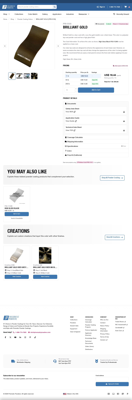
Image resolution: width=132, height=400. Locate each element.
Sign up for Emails (113, 384)
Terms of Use (104, 337)
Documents (100, 24)
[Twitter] (10, 337)
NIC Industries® (120, 325)
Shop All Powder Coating (111, 178)
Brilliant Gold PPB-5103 (86, 162)
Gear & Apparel (75, 332)
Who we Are (104, 320)
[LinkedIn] (20, 337)
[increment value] (76, 89)
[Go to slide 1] (12, 76)
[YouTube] (15, 337)
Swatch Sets (74, 326)
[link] (46, 19)
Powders (73, 323)
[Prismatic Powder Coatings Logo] (8, 7)
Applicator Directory (88, 334)
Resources (83, 14)
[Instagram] (25, 337)
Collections (73, 320)
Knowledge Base (90, 338)
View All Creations (113, 237)
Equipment (73, 329)
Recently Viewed (122, 14)
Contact (102, 323)
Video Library (89, 346)
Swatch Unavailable (17, 218)
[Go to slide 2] (19, 76)
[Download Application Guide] (124, 121)
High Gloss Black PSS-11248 (108, 41)
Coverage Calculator (88, 321)
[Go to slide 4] (34, 76)
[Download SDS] (124, 112)
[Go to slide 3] (27, 76)
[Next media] (58, 46)
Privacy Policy (104, 334)
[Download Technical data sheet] (124, 130)
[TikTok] (35, 337)
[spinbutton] (71, 90)
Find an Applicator (91, 330)
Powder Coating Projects (90, 326)
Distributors (89, 349)
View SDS (69, 112)
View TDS (69, 130)
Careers (102, 340)
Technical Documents (89, 342)
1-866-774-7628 (20, 332)
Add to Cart (96, 90)
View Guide (70, 121)
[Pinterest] (30, 337)
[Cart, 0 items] (127, 7)
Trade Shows (119, 322)
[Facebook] (5, 337)
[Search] (55, 7)
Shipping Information (104, 330)
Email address (100, 375)
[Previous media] (5, 46)
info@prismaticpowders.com (40, 332)
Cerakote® (118, 328)
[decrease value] (76, 91)
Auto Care (118, 331)
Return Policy (104, 326)
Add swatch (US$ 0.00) (121, 66)
